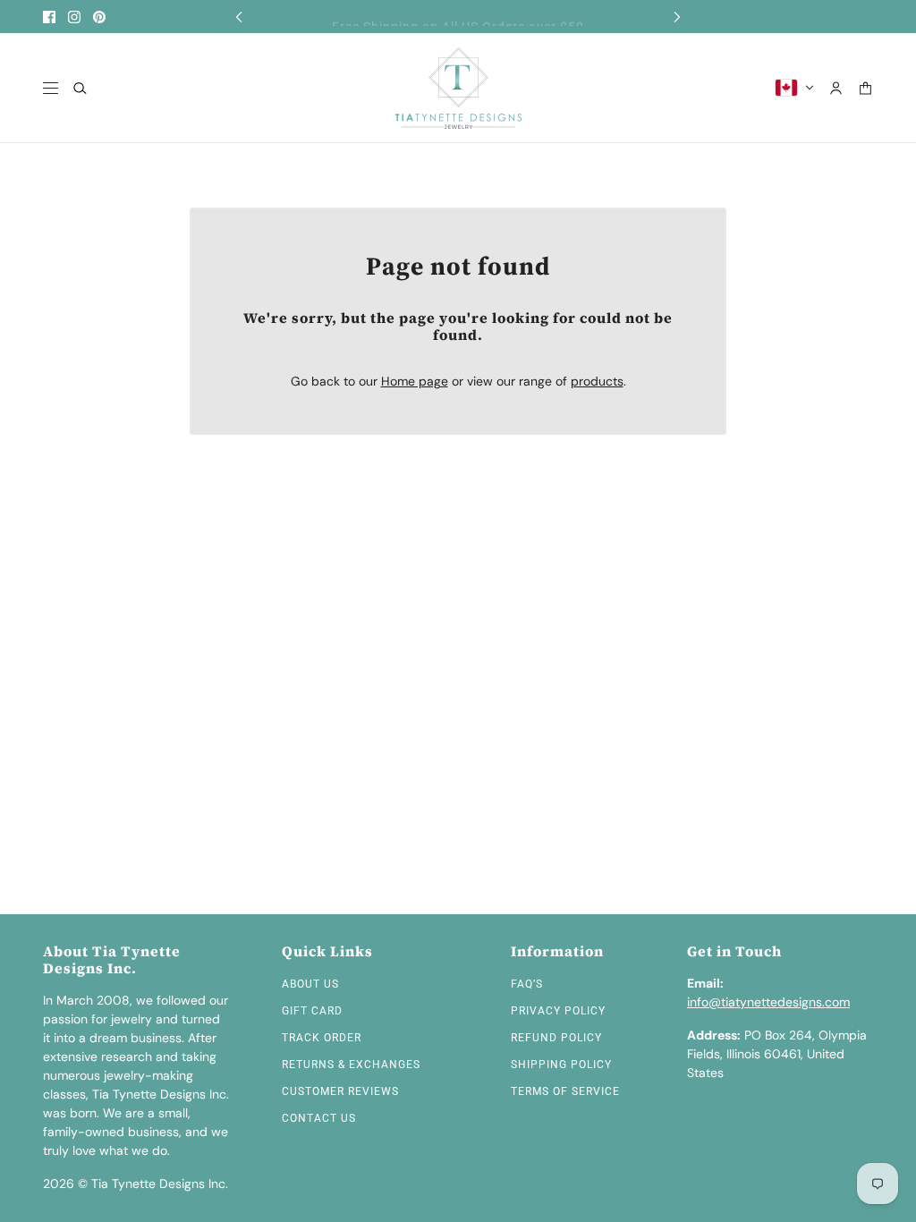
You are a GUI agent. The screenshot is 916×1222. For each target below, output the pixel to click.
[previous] (238, 16)
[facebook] (49, 17)
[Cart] (865, 88)
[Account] (836, 88)
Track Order (321, 1037)
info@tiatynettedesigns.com (768, 1002)
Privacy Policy (558, 1011)
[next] (677, 16)
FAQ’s (527, 984)
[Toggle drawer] (50, 88)
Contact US (319, 1118)
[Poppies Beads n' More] (458, 88)
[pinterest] (99, 17)
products (597, 381)
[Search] (80, 88)
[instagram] (74, 17)
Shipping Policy (561, 1064)
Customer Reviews (340, 1091)
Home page (414, 381)
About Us (310, 984)
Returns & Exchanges (351, 1064)
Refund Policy (556, 1037)
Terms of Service (565, 1091)
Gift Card (312, 1011)
